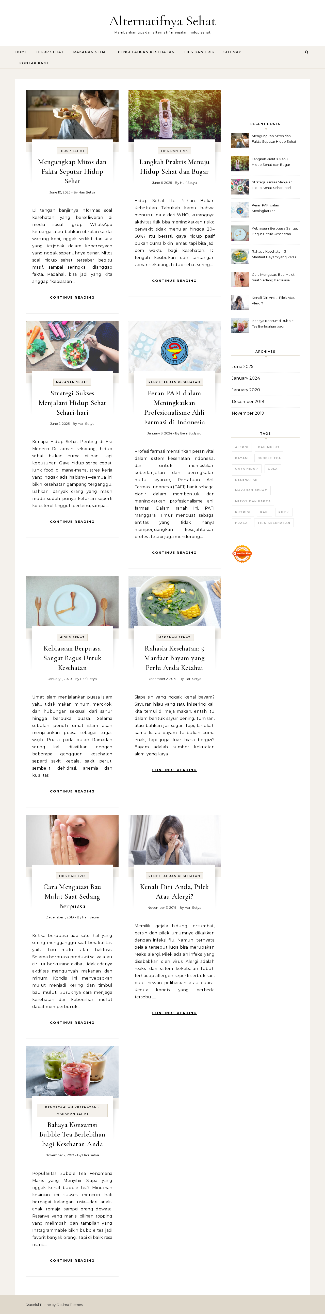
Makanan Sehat (72, 382)
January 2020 (246, 389)
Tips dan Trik (174, 151)
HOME (21, 52)
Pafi (264, 512)
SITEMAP (232, 52)
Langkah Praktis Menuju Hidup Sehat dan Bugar (271, 162)
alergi (242, 447)
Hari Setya (86, 192)
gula (273, 469)
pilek (284, 512)
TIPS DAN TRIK (199, 52)
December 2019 (248, 401)
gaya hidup (246, 469)
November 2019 (248, 413)
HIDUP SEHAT (50, 52)
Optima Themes (69, 1305)
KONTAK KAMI (33, 63)
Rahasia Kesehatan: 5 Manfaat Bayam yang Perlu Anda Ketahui (174, 658)
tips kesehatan (273, 523)
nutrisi (243, 512)
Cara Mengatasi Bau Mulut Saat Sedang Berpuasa (72, 896)
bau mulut (269, 447)
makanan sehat (251, 490)
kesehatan (246, 479)
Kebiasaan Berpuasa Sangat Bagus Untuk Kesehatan (72, 658)
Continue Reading (72, 297)
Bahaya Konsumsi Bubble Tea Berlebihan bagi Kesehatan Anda (72, 1134)
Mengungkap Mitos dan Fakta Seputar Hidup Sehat (72, 171)
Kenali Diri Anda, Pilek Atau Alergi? (273, 300)
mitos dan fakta (253, 501)
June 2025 (242, 366)
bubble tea (269, 458)
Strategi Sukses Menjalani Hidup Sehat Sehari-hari (72, 403)
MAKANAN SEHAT (91, 52)
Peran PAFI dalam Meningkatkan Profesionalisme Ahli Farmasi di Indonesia (275, 208)
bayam (241, 458)
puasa (241, 523)
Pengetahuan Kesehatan (174, 382)
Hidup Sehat (72, 151)
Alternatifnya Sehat (162, 20)
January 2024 (246, 378)
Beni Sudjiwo (191, 433)
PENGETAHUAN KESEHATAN (146, 52)
